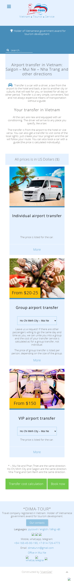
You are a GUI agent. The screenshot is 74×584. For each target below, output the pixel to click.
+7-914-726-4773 (49, 543)
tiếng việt (55, 529)
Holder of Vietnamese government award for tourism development (39, 32)
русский (33, 529)
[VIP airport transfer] (37, 424)
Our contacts (37, 522)
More (37, 249)
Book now (58, 484)
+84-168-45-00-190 (26, 543)
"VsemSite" (46, 572)
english (44, 529)
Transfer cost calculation (26, 484)
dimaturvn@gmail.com (41, 547)
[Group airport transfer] (37, 313)
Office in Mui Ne (37, 552)
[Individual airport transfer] (37, 222)
